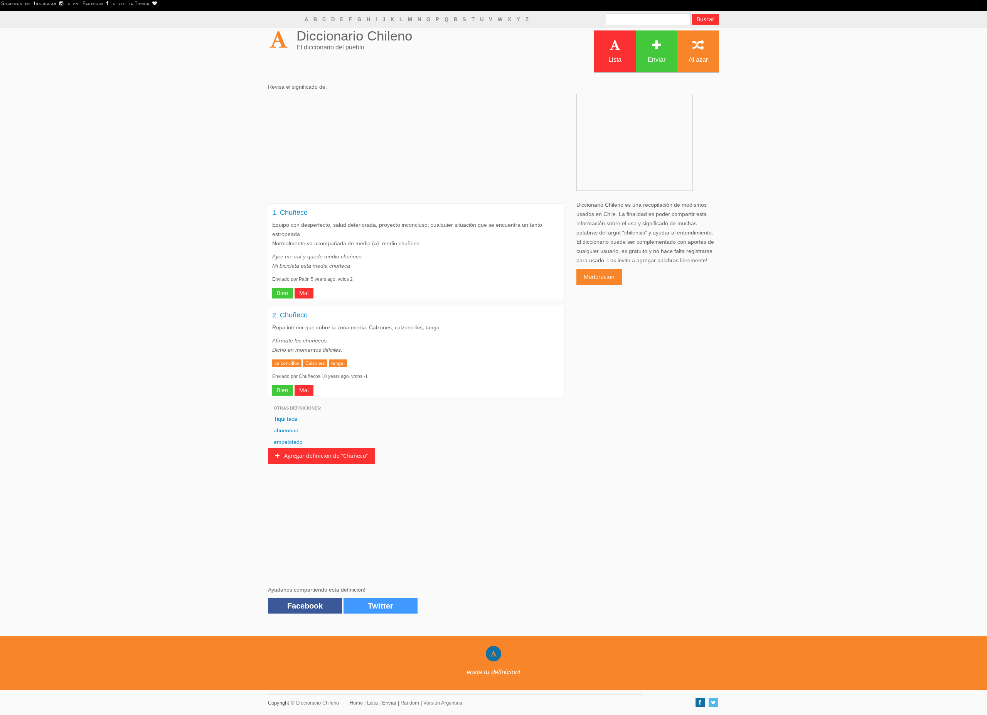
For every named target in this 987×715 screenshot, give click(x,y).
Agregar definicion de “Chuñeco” (324, 455)
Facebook (305, 606)
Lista (615, 59)
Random (410, 703)
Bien (282, 293)
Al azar (698, 59)
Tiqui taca (285, 419)
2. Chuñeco (290, 315)
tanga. (338, 363)
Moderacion (599, 276)
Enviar (656, 59)
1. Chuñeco (290, 212)
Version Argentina (442, 703)
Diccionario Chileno (354, 35)
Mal (304, 293)
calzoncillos (287, 363)
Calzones (315, 363)
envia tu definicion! (493, 672)
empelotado (288, 442)
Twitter (380, 606)
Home (356, 703)
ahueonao (286, 430)
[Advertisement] (416, 149)
